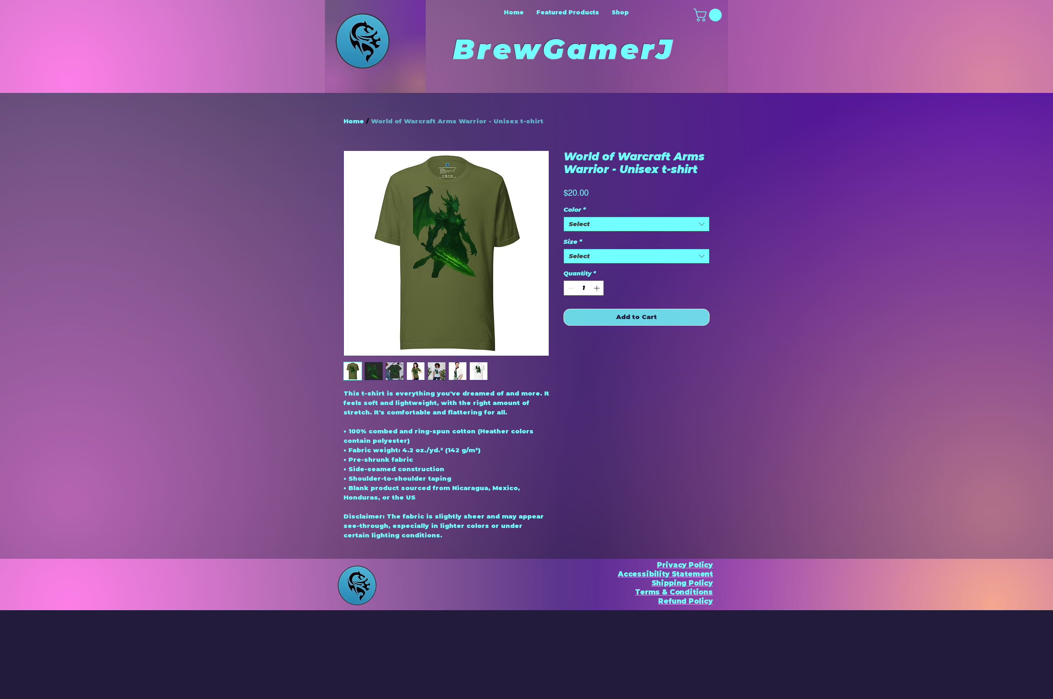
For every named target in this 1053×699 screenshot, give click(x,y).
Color (575, 209)
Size (573, 241)
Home (353, 121)
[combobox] (637, 224)
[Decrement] (570, 288)
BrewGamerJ (569, 49)
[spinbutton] (583, 288)
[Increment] (597, 288)
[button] (709, 15)
